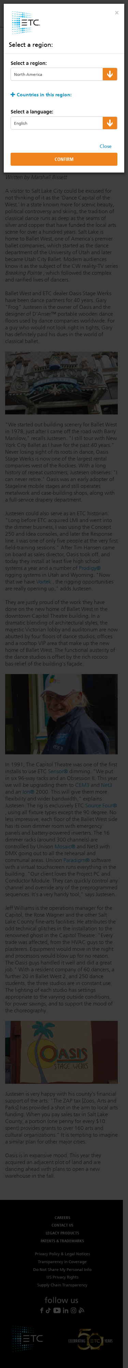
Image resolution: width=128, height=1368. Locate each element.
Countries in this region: (44, 95)
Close (106, 146)
